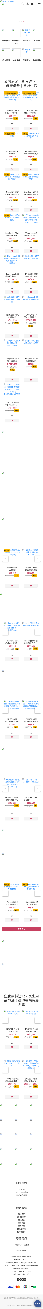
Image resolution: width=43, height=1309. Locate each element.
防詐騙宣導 (21, 1232)
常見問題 (21, 1220)
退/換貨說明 (21, 1217)
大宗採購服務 (21, 1250)
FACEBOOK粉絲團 (21, 1192)
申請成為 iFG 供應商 (21, 1245)
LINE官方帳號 (21, 1195)
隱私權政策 (21, 1229)
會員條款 (21, 1226)
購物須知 (21, 1214)
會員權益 (21, 1223)
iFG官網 (21, 1189)
